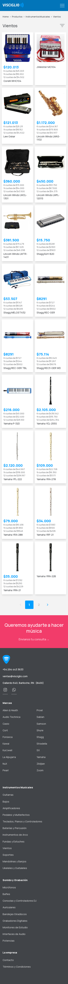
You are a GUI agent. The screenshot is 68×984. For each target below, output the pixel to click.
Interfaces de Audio (14, 934)
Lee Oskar (9, 136)
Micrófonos (9, 887)
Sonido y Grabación (15, 880)
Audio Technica (11, 717)
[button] (62, 6)
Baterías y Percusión (15, 828)
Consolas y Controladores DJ (19, 900)
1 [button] (29, 605)
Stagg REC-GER (46, 312)
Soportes (8, 854)
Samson (41, 723)
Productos (17, 16)
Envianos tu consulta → (34, 639)
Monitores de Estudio (15, 927)
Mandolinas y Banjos (14, 861)
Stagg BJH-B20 (45, 254)
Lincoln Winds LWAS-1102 (48, 138)
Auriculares (9, 907)
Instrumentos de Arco (15, 834)
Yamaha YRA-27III (46, 479)
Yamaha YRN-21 (12, 590)
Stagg (40, 737)
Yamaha (41, 757)
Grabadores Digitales (15, 920)
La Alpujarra (9, 757)
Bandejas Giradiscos (15, 914)
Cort (5, 730)
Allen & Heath (10, 710)
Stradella (42, 743)
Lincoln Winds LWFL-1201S (48, 196)
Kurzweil (7, 750)
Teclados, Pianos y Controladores (22, 821)
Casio (6, 723)
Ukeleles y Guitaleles (15, 868)
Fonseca (8, 737)
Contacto (8, 960)
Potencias (8, 940)
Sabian (40, 717)
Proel (40, 710)
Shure (40, 730)
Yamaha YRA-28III (13, 534)
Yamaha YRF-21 (45, 534)
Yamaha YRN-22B (46, 576)
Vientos (57, 16)
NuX (5, 763)
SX (38, 750)
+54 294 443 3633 (13, 669)
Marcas (7, 703)
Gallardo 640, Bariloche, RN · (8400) (23, 683)
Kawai (6, 743)
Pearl (6, 770)
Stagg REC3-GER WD (49, 368)
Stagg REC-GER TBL (15, 368)
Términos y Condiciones (17, 966)
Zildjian (41, 763)
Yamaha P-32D (11, 423)
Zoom (40, 770)
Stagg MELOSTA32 (14, 312)
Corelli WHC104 (12, 81)
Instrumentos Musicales (38, 16)
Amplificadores (11, 808)
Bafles (6, 894)
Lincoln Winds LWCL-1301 (15, 196)
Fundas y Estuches (13, 841)
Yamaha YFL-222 (12, 479)
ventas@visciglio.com (15, 676)
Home (6, 16)
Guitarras (8, 794)
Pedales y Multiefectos (16, 814)
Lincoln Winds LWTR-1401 (15, 255)
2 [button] (39, 605)
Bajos (6, 801)
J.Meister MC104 (46, 67)
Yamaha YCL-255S (47, 423)
